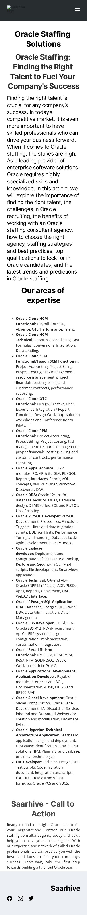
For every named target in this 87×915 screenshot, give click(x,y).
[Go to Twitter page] (31, 898)
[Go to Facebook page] (12, 898)
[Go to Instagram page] (22, 898)
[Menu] (77, 10)
